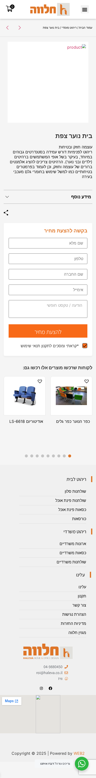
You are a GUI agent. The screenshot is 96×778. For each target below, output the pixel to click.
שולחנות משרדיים (71, 562)
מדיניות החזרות (73, 623)
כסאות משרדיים (73, 553)
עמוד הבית (85, 27)
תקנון (82, 596)
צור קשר (79, 605)
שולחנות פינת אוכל (70, 500)
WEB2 (79, 753)
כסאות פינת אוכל (72, 509)
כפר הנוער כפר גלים (73, 421)
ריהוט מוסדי (69, 27)
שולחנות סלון (75, 491)
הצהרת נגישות (74, 614)
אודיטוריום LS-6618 (26, 421)
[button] (85, 9)
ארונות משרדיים (73, 543)
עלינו (82, 587)
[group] (48, 82)
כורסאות (79, 518)
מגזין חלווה (77, 632)
